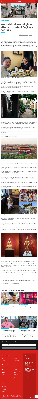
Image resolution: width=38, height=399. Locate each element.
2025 (30, 36)
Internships (4, 371)
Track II (15, 379)
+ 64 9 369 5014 (28, 371)
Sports (15, 377)
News (3, 358)
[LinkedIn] (30, 397)
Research (15, 375)
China (27, 36)
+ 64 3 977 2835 (28, 377)
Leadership (6, 20)
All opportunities (5, 367)
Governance (4, 388)
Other (3, 374)
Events (3, 360)
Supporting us (4, 389)
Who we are (4, 384)
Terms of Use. (4, 397)
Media (15, 372)
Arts (14, 367)
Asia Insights (16, 358)
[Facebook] (28, 397)
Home (2, 20)
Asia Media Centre (17, 362)
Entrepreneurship (17, 371)
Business (15, 369)
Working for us (4, 391)
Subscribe (18, 347)
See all (34, 290)
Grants (3, 369)
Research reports (17, 360)
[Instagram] (33, 397)
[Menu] (1, 1)
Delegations (4, 372)
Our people (4, 386)
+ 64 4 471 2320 (28, 366)
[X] (26, 397)
